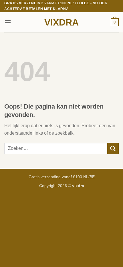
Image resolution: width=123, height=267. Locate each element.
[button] (7, 22)
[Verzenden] (113, 148)
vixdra (61, 22)
